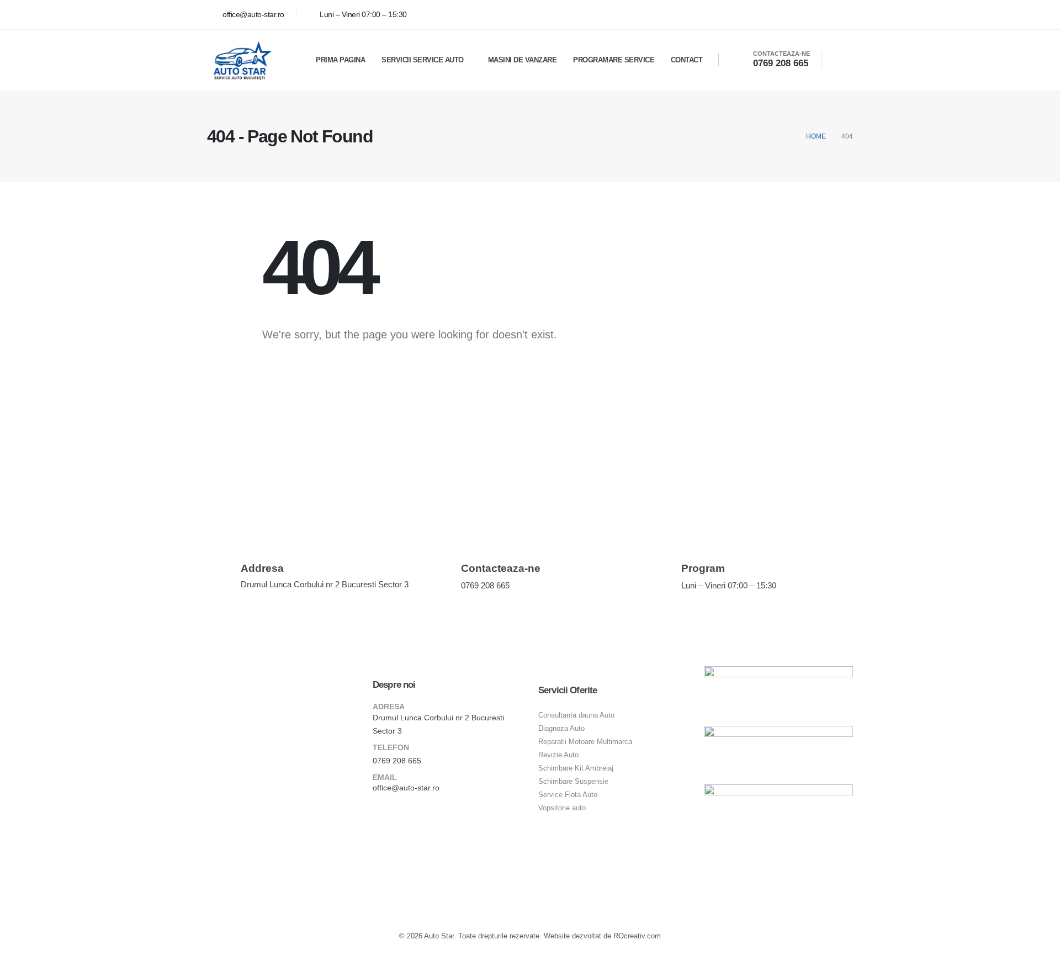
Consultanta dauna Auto (576, 715)
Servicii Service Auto (422, 60)
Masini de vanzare (522, 60)
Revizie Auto (558, 755)
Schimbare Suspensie (573, 781)
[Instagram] (841, 14)
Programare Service (613, 60)
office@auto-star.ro (406, 787)
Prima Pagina (340, 60)
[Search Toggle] (837, 60)
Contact (687, 60)
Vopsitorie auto (562, 808)
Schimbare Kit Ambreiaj (575, 768)
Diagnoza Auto (561, 728)
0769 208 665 (397, 760)
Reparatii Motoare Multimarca (585, 742)
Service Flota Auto (567, 795)
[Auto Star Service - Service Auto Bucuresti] (241, 60)
